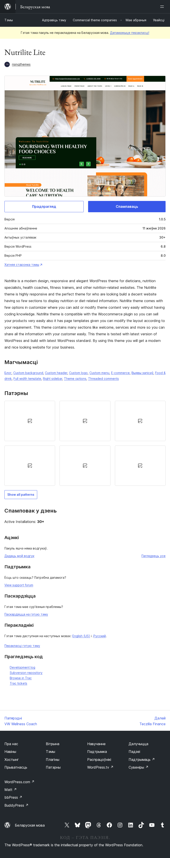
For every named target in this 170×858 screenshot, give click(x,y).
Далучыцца (138, 744)
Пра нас (11, 744)
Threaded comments (103, 378)
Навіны (10, 751)
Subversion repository (26, 673)
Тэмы (8, 20)
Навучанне (96, 744)
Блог (8, 373)
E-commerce (120, 373)
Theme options (75, 378)
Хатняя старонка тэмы (21, 264)
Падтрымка (97, 751)
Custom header (56, 373)
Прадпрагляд (44, 206)
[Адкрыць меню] (163, 6)
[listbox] (85, 443)
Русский (99, 636)
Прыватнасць (15, 767)
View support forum (18, 585)
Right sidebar (52, 378)
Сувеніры (139, 767)
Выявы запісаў (142, 373)
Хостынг (11, 759)
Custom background (28, 373)
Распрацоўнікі (99, 759)
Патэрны (53, 767)
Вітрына (52, 744)
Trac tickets (18, 683)
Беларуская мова (30, 825)
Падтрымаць (142, 759)
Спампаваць (127, 206)
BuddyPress (16, 805)
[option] (29, 421)
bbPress (13, 797)
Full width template (27, 378)
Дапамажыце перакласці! (129, 33)
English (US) (81, 636)
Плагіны (52, 759)
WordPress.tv (100, 767)
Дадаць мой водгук (19, 556)
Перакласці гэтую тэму (22, 646)
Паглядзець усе (153, 556)
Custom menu (99, 373)
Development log (22, 667)
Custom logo (78, 373)
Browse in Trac (21, 678)
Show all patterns (20, 494)
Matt (10, 789)
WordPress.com (19, 782)
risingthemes (21, 64)
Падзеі (134, 751)
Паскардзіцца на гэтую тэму (26, 614)
